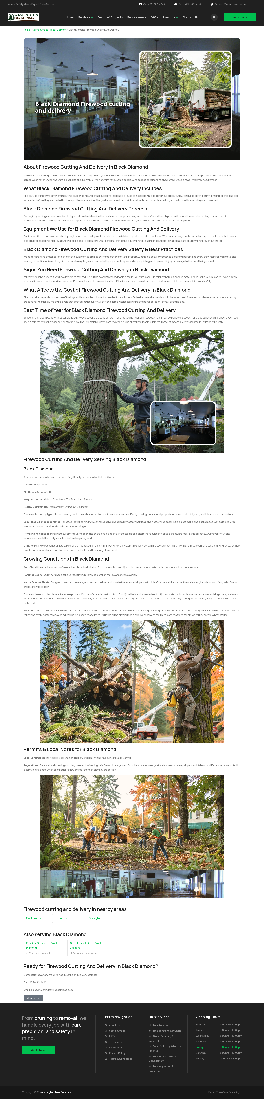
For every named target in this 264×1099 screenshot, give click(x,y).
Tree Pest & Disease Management (162, 1059)
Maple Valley (33, 918)
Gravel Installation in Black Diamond (85, 945)
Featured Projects (110, 17)
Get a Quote (240, 17)
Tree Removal (161, 1025)
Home (70, 17)
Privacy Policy (117, 1053)
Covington (95, 918)
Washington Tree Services (55, 1092)
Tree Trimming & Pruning (167, 1030)
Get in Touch (38, 1050)
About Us (168, 17)
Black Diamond (58, 29)
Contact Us (191, 17)
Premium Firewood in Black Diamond (41, 945)
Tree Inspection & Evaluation (160, 1069)
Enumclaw (63, 918)
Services (84, 17)
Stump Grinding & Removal (160, 1039)
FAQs (154, 17)
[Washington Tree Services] (23, 17)
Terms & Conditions (120, 1058)
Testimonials (117, 1042)
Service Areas (136, 17)
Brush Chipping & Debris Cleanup (164, 1049)
